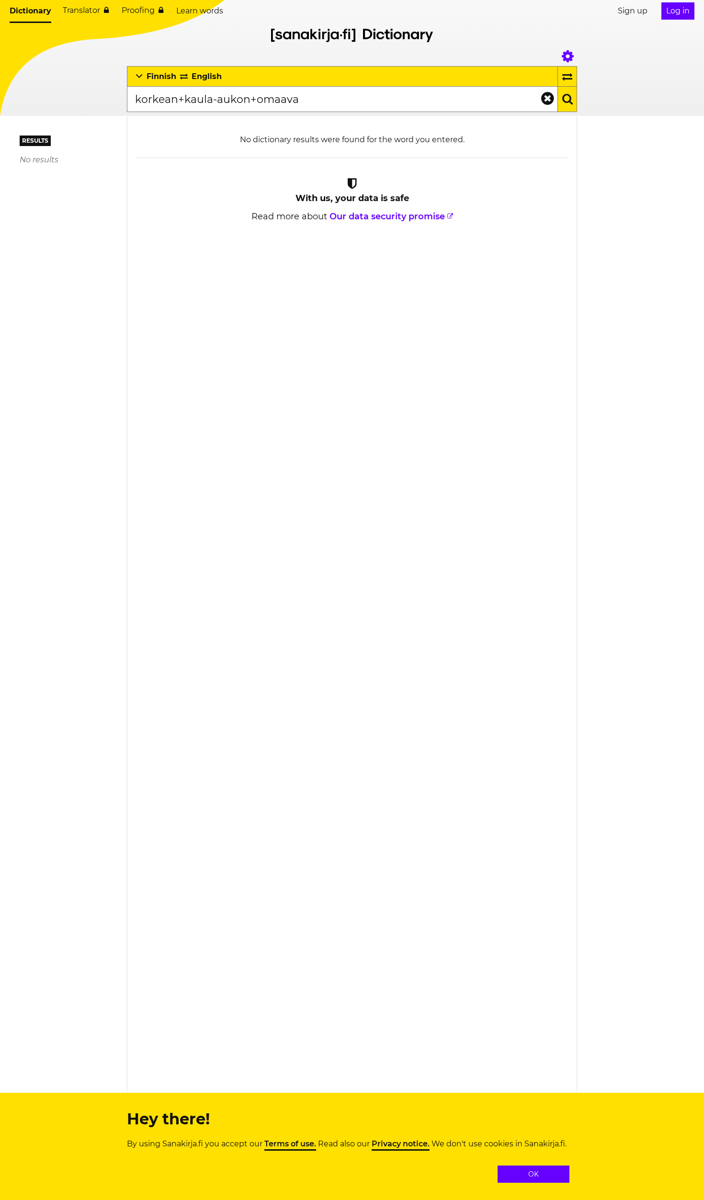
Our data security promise (387, 216)
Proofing (138, 10)
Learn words (199, 10)
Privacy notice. (401, 1144)
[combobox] (342, 99)
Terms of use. (290, 1144)
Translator (81, 10)
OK (533, 1174)
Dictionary (30, 10)
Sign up (632, 10)
